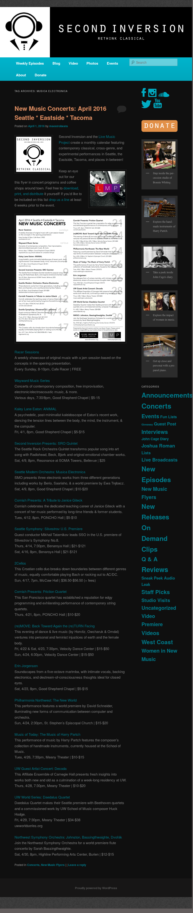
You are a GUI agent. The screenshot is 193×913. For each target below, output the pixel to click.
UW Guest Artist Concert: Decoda (41, 768)
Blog (56, 63)
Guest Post (165, 424)
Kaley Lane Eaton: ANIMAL (35, 408)
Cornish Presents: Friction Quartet (41, 591)
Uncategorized (158, 607)
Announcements (167, 395)
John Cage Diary (155, 438)
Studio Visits (155, 600)
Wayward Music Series (32, 380)
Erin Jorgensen (26, 665)
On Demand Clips (154, 538)
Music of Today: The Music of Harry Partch (47, 734)
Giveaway (147, 424)
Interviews (154, 432)
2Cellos (20, 563)
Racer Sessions (27, 351)
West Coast (157, 642)
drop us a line (59, 199)
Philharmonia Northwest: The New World (46, 700)
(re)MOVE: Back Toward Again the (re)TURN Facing (55, 625)
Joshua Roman (158, 445)
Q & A (149, 559)
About (21, 75)
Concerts (33, 865)
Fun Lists (168, 416)
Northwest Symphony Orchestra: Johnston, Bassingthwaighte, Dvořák (68, 837)
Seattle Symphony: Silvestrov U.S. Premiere (48, 528)
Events (112, 63)
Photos (92, 63)
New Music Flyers (53, 865)
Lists (146, 452)
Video (73, 63)
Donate (40, 75)
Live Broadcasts (159, 459)
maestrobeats (58, 126)
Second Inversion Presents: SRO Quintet (46, 443)
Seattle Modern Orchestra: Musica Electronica (50, 471)
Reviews (154, 569)
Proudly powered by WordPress (96, 888)
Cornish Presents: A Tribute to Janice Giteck (48, 500)
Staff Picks (155, 592)
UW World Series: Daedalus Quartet (42, 797)
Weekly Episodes (30, 63)
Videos (150, 633)
